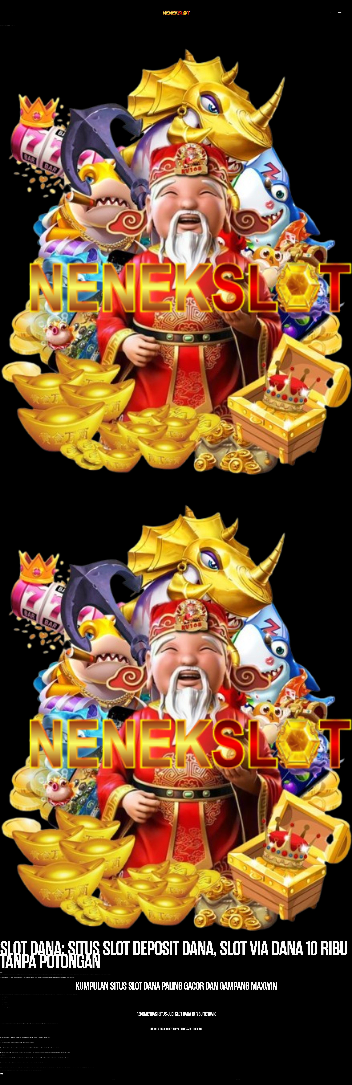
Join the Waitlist (339, 12)
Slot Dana (11, 12)
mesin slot (59, 977)
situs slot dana (6, 1023)
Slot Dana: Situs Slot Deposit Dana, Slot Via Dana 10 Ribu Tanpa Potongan (8, 25)
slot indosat (16, 977)
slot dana (6, 994)
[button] (1, 1074)
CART (330, 12)
